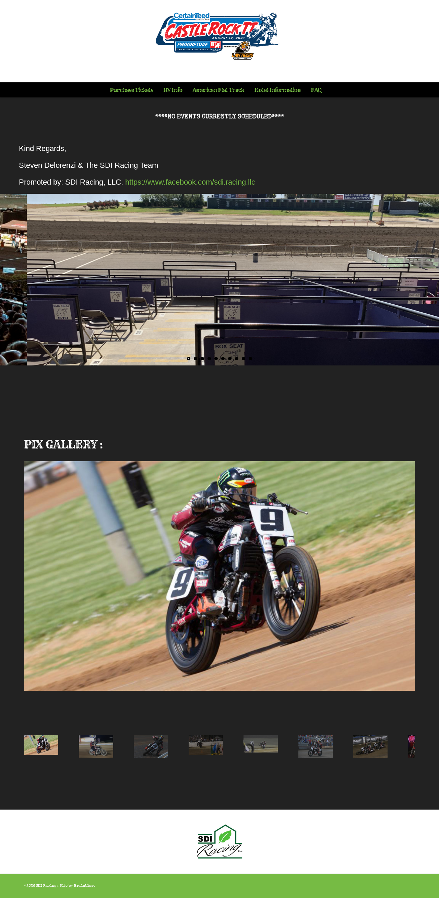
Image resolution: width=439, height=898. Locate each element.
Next (409, 592)
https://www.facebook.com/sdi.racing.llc (190, 182)
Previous (30, 592)
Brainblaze (84, 886)
